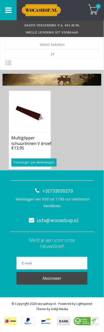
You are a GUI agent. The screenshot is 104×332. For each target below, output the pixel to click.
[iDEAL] (10, 321)
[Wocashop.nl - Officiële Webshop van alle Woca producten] (48, 10)
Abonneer (51, 278)
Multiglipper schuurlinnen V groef (31, 140)
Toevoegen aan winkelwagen (34, 162)
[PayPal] (28, 321)
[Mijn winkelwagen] (93, 10)
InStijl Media (59, 309)
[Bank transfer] (63, 321)
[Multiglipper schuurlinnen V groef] (30, 112)
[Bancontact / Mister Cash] (46, 321)
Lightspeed (84, 304)
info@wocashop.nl (58, 220)
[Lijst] (8, 63)
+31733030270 (57, 191)
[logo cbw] (86, 321)
